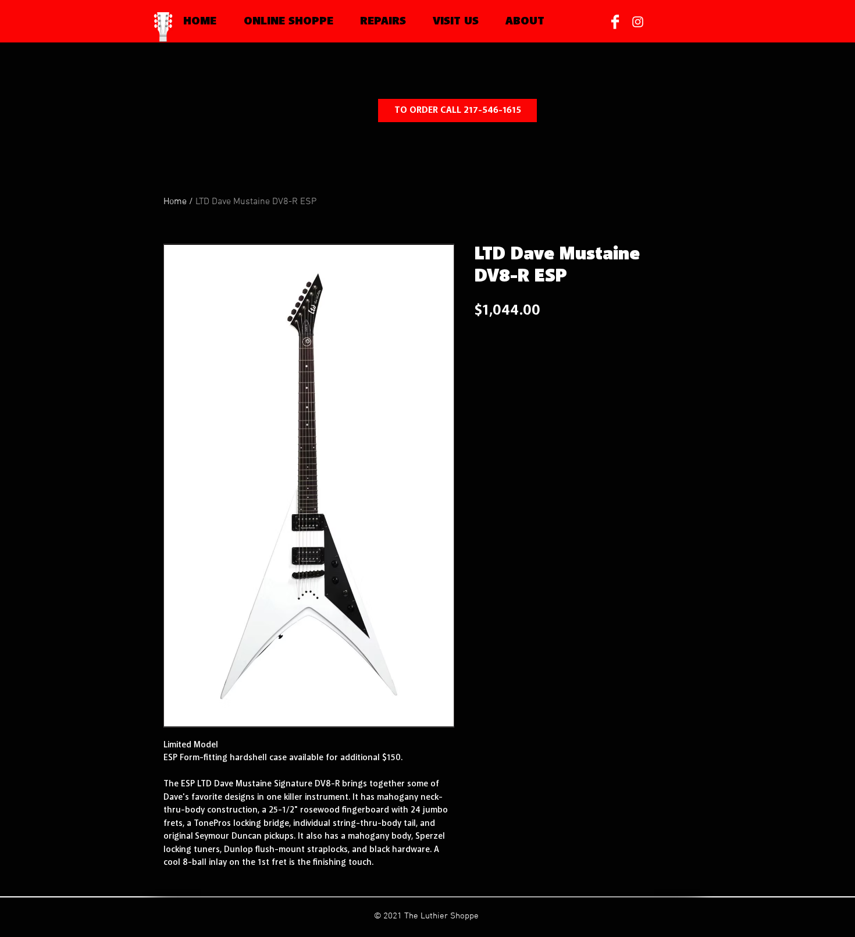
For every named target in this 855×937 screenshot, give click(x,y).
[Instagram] (637, 22)
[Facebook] (615, 22)
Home (175, 202)
